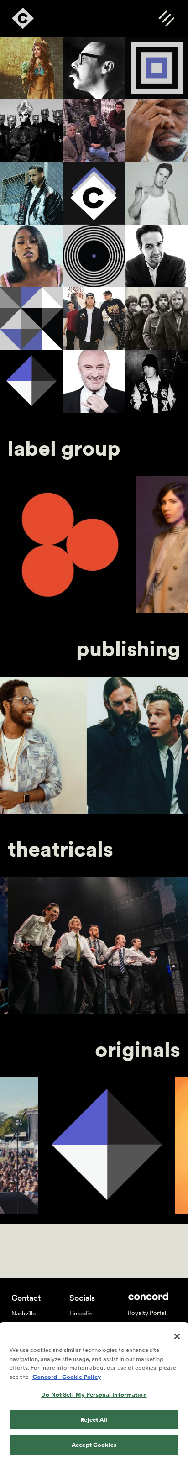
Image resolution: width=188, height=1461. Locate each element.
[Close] (177, 1336)
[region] (94, 1392)
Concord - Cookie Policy (66, 1376)
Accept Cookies (94, 1444)
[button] (166, 18)
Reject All (93, 1419)
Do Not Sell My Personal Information (94, 1394)
